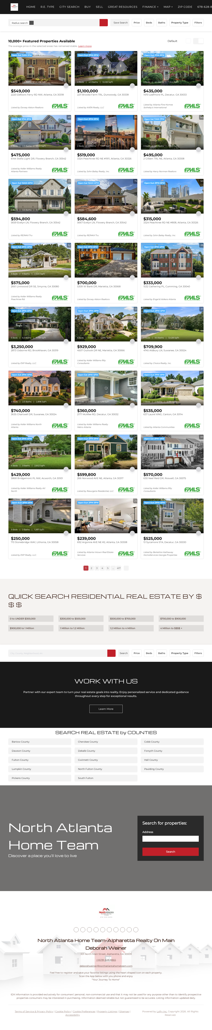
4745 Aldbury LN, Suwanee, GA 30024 (164, 350)
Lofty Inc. (162, 1011)
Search (124, 653)
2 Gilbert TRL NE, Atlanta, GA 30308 (163, 158)
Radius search (20, 22)
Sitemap (124, 1011)
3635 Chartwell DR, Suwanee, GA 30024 (33, 414)
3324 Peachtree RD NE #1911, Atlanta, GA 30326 (104, 158)
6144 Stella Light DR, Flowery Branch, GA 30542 (38, 158)
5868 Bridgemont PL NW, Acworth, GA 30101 (37, 478)
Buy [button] (87, 6)
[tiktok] (115, 929)
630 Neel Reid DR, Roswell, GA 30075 (164, 478)
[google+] (135, 929)
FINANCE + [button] (150, 6)
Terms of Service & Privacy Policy (34, 1011)
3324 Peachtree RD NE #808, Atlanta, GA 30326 (170, 222)
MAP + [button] (168, 6)
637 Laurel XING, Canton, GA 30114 (163, 414)
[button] (14, 7)
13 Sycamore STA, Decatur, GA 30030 (164, 542)
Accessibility (72, 1014)
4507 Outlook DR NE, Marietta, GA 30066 (101, 350)
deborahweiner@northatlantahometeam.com (106, 965)
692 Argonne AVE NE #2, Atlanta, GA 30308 (102, 542)
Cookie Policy (63, 1011)
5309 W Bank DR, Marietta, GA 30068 (99, 286)
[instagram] (102, 929)
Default (172, 41)
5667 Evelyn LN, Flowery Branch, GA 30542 (102, 222)
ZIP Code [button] (185, 6)
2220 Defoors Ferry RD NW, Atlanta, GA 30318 (37, 94)
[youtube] (109, 929)
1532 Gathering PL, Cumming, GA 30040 (166, 286)
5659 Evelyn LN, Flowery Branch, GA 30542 (35, 222)
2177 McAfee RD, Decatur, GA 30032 (97, 414)
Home (31, 6)
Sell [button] (99, 6)
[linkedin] (82, 929)
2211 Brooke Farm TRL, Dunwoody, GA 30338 (103, 94)
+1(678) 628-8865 (106, 959)
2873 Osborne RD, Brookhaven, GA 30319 (34, 350)
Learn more (85, 46)
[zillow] (96, 929)
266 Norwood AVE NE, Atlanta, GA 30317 (100, 478)
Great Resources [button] (123, 6)
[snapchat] (122, 929)
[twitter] (89, 929)
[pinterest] (129, 929)
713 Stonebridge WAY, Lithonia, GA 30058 (34, 542)
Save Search (121, 22)
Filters (198, 22)
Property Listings (107, 1011)
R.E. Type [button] (47, 6)
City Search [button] (69, 6)
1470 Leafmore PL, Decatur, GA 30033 (165, 94)
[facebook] (76, 929)
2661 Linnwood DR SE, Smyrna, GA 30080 (35, 286)
